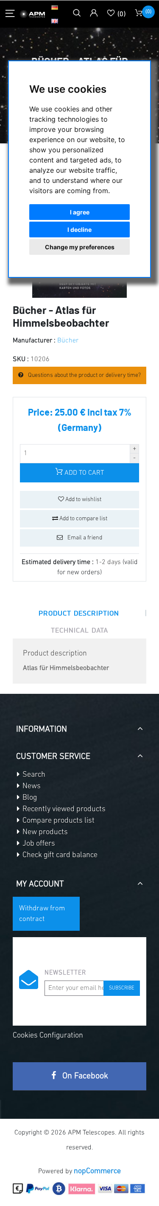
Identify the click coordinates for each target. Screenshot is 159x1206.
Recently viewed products (63, 809)
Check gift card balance (59, 855)
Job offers (38, 844)
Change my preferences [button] (79, 247)
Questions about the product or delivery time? (84, 375)
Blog (29, 798)
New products (44, 832)
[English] (55, 21)
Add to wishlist (82, 499)
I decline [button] (79, 229)
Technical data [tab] (79, 630)
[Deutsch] (55, 7)
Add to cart (83, 473)
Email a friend (84, 538)
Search (33, 775)
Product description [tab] (79, 613)
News (31, 786)
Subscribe (121, 988)
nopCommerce (97, 1171)
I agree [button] (79, 212)
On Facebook (84, 1076)
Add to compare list (82, 519)
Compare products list (58, 821)
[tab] (79, 726)
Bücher (67, 340)
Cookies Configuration (48, 1036)
